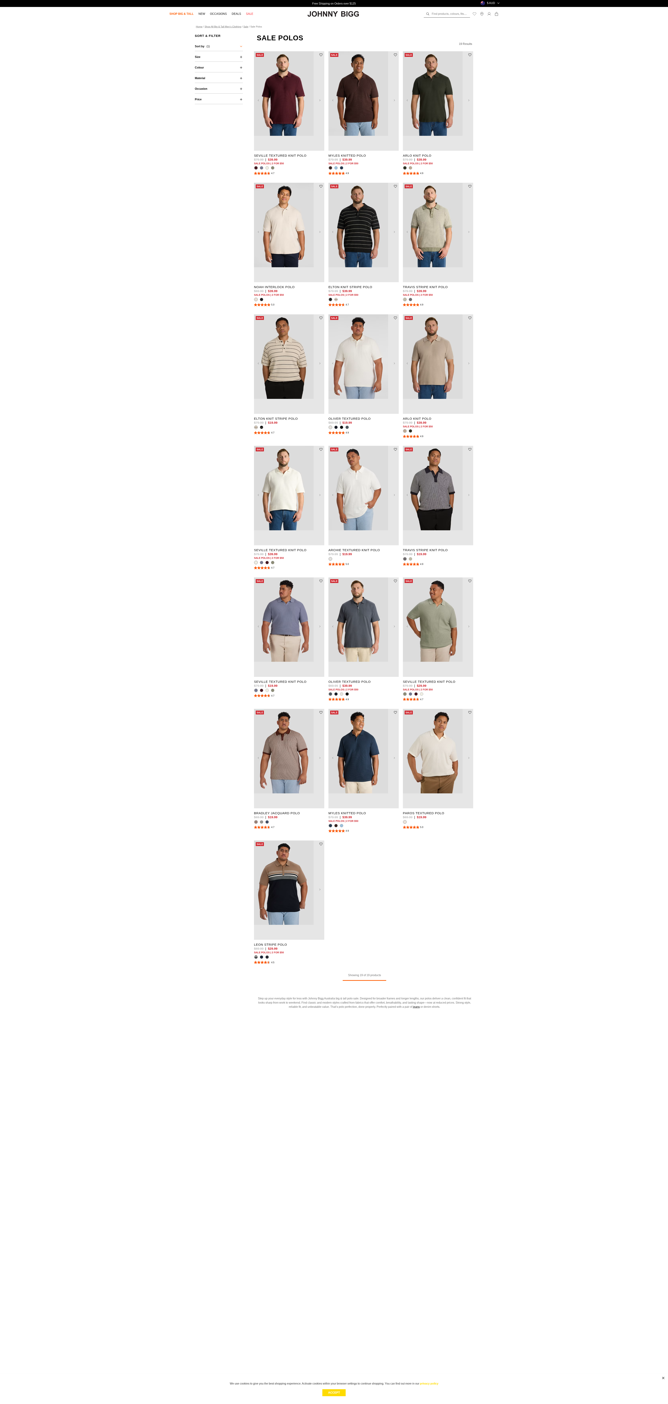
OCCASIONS (218, 13)
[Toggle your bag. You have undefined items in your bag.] (496, 14)
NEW (201, 13)
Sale (245, 26)
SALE (249, 13)
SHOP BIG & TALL (181, 13)
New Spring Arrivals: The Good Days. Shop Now (334, 3)
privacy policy (429, 1383)
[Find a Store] (482, 14)
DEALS (236, 13)
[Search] (428, 13)
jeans (416, 1006)
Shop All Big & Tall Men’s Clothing (223, 26)
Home (199, 26)
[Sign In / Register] (489, 14)
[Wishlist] (474, 14)
